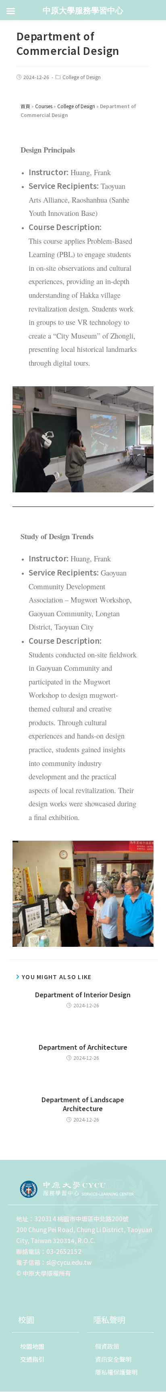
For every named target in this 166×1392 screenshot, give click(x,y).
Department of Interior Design (83, 994)
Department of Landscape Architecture (83, 1104)
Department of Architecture (83, 1046)
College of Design (81, 76)
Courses (43, 106)
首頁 (25, 106)
